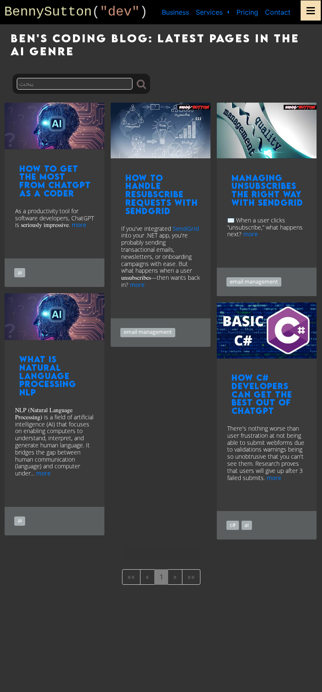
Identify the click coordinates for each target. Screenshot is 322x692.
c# (233, 525)
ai (20, 272)
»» (191, 577)
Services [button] (210, 12)
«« (131, 577)
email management (148, 332)
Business (175, 12)
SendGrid (186, 228)
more (79, 225)
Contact (278, 12)
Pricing (247, 12)
